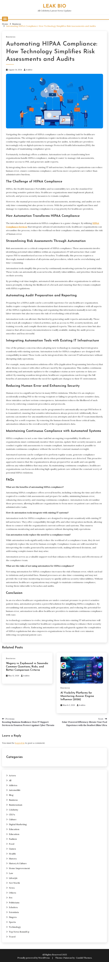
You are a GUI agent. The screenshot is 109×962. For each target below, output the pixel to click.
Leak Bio (54, 6)
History (13, 858)
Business (11, 37)
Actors (12, 775)
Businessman (15, 804)
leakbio (29, 70)
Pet (10, 897)
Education (14, 829)
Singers (13, 917)
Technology (15, 927)
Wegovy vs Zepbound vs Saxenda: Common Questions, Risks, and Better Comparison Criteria (27, 666)
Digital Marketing (18, 824)
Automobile (14, 790)
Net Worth (14, 883)
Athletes (13, 785)
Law (11, 873)
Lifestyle (13, 878)
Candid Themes (84, 957)
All (10, 780)
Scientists (14, 912)
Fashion (13, 839)
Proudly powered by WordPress (33, 957)
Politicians (14, 902)
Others (12, 892)
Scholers (13, 907)
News (12, 887)
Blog (11, 795)
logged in (19, 743)
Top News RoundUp (19, 931)
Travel (12, 936)
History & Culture (18, 863)
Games (12, 848)
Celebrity (13, 809)
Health (12, 853)
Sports (12, 922)
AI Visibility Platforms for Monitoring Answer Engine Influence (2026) (77, 696)
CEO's (12, 814)
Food (11, 844)
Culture (12, 819)
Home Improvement (19, 868)
